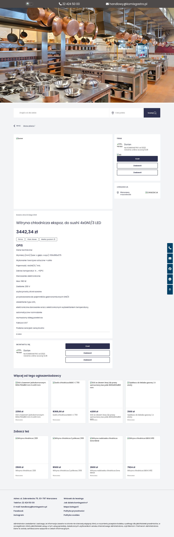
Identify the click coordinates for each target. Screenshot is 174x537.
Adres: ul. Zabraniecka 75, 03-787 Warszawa (35, 498)
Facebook (18, 511)
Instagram (19, 515)
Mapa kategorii (71, 506)
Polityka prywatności (74, 511)
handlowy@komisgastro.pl (128, 4)
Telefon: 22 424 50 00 (24, 502)
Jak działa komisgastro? (76, 502)
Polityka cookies (72, 515)
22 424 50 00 (71, 4)
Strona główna (28, 126)
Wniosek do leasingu (74, 498)
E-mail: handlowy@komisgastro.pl (30, 506)
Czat (87, 346)
